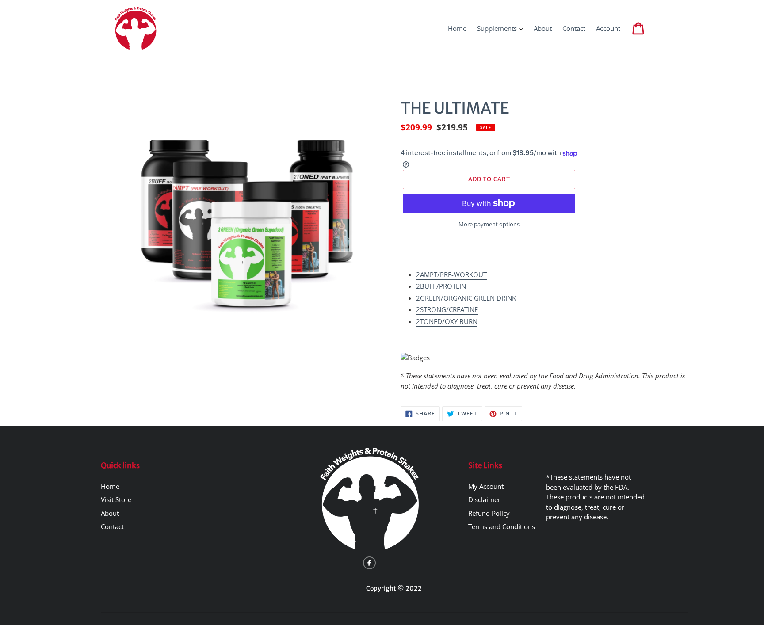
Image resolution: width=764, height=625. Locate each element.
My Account (486, 486)
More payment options (489, 224)
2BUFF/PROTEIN (441, 286)
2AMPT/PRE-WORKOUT (451, 274)
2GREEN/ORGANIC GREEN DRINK (466, 297)
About (110, 513)
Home (110, 486)
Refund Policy (489, 513)
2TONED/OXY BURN (447, 321)
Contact (112, 526)
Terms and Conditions (501, 526)
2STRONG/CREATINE (447, 309)
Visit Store (116, 499)
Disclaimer (484, 499)
